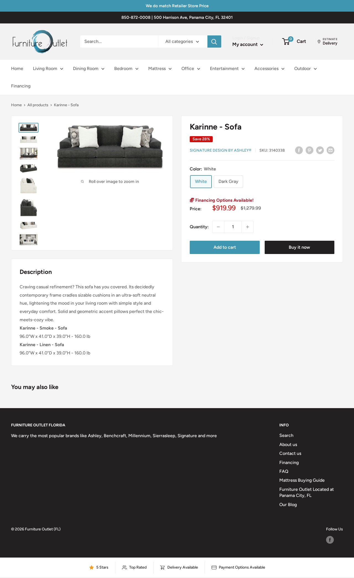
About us (288, 444)
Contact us (290, 453)
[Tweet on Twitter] (320, 150)
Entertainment (224, 68)
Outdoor (302, 68)
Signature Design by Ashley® (220, 150)
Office (187, 68)
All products (37, 105)
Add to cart (225, 247)
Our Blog (288, 504)
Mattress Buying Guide (302, 480)
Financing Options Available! (224, 200)
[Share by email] (330, 150)
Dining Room (85, 68)
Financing (20, 86)
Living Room (45, 68)
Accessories (266, 68)
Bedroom (123, 68)
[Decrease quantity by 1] (218, 227)
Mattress (157, 68)
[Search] (214, 41)
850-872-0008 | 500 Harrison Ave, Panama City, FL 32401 (177, 17)
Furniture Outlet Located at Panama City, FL (306, 492)
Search (286, 435)
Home (17, 68)
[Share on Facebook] (299, 150)
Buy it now (299, 247)
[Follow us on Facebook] (330, 540)
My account (245, 44)
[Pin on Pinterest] (309, 150)
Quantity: (199, 226)
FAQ (283, 471)
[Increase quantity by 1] (247, 227)
